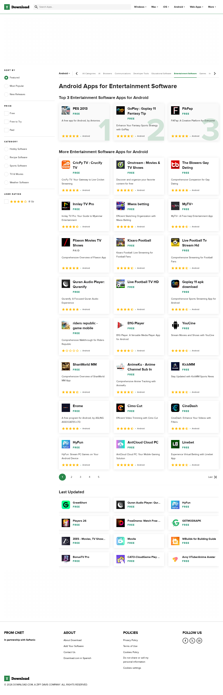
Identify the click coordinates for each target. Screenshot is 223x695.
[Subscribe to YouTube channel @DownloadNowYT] (199, 640)
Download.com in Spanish (77, 658)
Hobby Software (18, 149)
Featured (15, 77)
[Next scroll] (214, 73)
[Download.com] (16, 7)
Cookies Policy (131, 652)
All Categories (89, 73)
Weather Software (19, 182)
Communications (123, 73)
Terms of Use (130, 646)
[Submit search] (36, 7)
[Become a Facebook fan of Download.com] (185, 640)
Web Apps (195, 7)
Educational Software (161, 73)
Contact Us (69, 652)
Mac (153, 7)
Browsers (107, 73)
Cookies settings (132, 667)
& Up (31, 201)
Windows (139, 7)
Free (12, 113)
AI (99, 73)
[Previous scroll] (77, 73)
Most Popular (17, 85)
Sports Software (18, 165)
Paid (12, 130)
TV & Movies (16, 174)
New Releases (17, 94)
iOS (165, 7)
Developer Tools (141, 73)
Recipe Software (18, 157)
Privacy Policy (130, 640)
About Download (73, 640)
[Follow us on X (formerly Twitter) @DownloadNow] (192, 640)
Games (202, 73)
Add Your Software (74, 646)
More (211, 6)
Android (178, 7)
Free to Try (16, 121)
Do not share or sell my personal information (135, 659)
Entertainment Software (185, 73)
